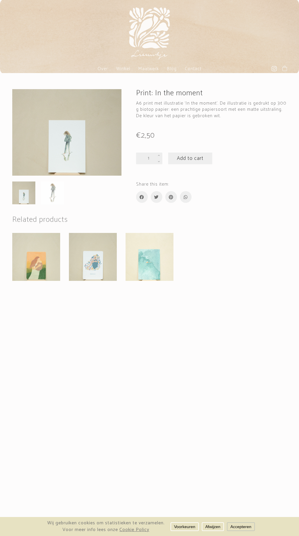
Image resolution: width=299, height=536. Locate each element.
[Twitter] (156, 197)
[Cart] (284, 68)
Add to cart (190, 158)
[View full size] (20, 98)
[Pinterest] (171, 197)
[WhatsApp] (186, 197)
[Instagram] (274, 68)
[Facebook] (142, 197)
